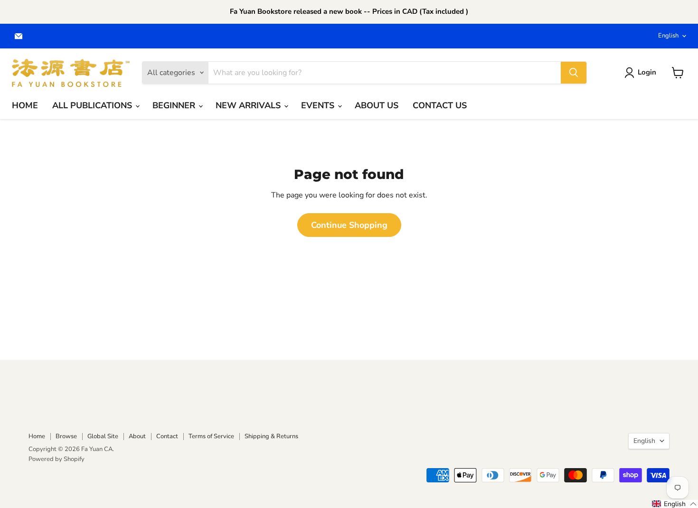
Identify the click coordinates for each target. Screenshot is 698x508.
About (137, 436)
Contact (167, 436)
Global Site (102, 436)
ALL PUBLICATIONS (93, 105)
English (668, 35)
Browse (66, 436)
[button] (674, 504)
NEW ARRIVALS (249, 105)
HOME (25, 105)
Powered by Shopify (56, 459)
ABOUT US (376, 105)
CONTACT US (440, 105)
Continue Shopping (349, 225)
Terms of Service (211, 436)
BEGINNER (175, 105)
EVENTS (319, 105)
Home (36, 436)
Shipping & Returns (271, 436)
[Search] (573, 73)
